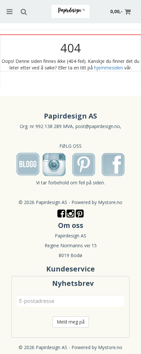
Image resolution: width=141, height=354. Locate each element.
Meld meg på (71, 322)
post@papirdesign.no (97, 126)
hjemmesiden (108, 68)
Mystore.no (110, 202)
